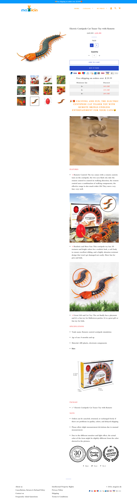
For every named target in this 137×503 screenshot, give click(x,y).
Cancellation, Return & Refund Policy (30, 490)
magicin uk (117, 486)
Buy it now (94, 68)
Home (76, 8)
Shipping (55, 493)
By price (101, 8)
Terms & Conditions (60, 496)
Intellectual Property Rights (63, 486)
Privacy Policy (57, 490)
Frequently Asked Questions (27, 496)
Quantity (94, 52)
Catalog (87, 8)
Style (94, 40)
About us (19, 486)
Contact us (20, 493)
